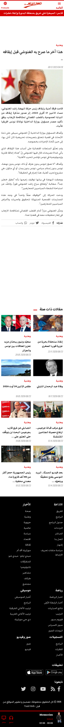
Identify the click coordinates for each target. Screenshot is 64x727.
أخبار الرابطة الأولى (53, 602)
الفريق (59, 511)
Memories (46, 715)
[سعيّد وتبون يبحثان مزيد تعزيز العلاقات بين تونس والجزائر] (16, 323)
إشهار (60, 545)
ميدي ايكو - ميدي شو (20, 556)
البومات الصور (55, 630)
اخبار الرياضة (56, 597)
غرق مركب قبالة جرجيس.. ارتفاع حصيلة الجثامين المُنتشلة (49, 432)
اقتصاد (27, 539)
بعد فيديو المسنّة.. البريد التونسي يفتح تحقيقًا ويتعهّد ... (49, 477)
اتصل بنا (58, 539)
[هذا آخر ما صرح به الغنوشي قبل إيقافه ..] (32, 86)
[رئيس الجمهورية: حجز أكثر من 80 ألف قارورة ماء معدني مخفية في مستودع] (16, 454)
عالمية (27, 528)
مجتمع (27, 584)
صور (28, 643)
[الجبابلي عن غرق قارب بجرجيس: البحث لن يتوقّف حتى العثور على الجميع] (16, 409)
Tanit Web (29, 706)
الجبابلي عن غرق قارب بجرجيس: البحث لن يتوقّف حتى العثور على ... (16, 432)
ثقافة (28, 545)
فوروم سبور (57, 619)
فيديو (28, 649)
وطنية (59, 45)
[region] (32, 28)
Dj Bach (50, 719)
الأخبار (59, 655)
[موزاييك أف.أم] (32, 5)
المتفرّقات (25, 561)
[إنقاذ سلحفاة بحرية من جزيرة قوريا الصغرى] (48, 323)
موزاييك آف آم (24, 550)
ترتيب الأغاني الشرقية (20, 608)
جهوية (27, 522)
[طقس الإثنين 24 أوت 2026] (16, 367)
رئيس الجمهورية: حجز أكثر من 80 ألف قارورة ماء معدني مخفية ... (16, 477)
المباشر (59, 533)
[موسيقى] (59, 718)
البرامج (59, 517)
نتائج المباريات (55, 608)
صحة (28, 511)
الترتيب (59, 614)
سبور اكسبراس (55, 625)
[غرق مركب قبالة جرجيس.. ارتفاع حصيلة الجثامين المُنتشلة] (48, 409)
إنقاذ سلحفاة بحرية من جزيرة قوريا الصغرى (50, 344)
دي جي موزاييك (22, 619)
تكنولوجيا (26, 567)
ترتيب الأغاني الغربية (20, 614)
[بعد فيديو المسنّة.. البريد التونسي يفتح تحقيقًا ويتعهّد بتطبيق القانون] (48, 454)
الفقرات (59, 649)
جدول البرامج (56, 522)
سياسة (27, 533)
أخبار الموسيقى (23, 597)
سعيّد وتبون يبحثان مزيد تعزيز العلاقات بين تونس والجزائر (17, 346)
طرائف (27, 578)
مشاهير (27, 573)
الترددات (58, 528)
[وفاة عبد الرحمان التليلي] (48, 367)
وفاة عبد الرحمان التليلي (50, 386)
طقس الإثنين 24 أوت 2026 (17, 386)
